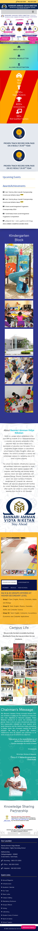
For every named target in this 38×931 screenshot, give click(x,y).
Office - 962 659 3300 (11, 864)
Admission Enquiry (28, 927)
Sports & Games (7, 918)
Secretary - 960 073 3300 (12, 860)
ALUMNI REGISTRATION (19, 67)
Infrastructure (7, 883)
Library (5, 908)
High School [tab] (23, 587)
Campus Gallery (7, 897)
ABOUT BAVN (19, 50)
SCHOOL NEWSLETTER (19, 58)
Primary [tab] (5, 587)
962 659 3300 (32, 1)
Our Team (6, 890)
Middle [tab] (13, 587)
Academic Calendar (8, 887)
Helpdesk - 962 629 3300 (12, 868)
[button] (3, 29)
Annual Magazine (8, 880)
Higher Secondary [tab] (9, 582)
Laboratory (6, 911)
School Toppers (7, 922)
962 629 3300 (22, 1)
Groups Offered (7, 904)
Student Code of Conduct (10, 915)
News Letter (6, 894)
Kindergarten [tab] (23, 582)
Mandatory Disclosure (9, 901)
